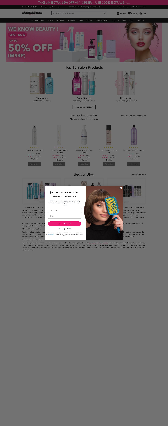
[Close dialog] (121, 188)
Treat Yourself (65, 224)
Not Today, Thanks (64, 229)
